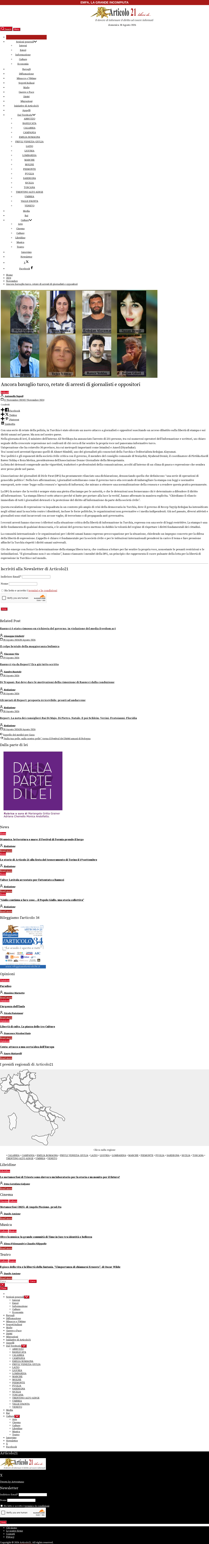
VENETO (29, 205)
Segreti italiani (26, 82)
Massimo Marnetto (14, 993)
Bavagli (26, 69)
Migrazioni (26, 101)
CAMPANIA (29, 132)
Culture (23, 59)
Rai (26, 215)
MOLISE (29, 164)
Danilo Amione (12, 1213)
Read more (6, 850)
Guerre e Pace (26, 92)
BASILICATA (29, 123)
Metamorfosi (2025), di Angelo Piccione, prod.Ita (30, 1207)
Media (26, 211)
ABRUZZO (29, 118)
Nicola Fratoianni (13, 1013)
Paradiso (5, 986)
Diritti (26, 96)
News (3, 833)
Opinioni (4, 980)
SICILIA (29, 182)
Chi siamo (11, 1527)
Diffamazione (26, 73)
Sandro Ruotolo (12, 671)
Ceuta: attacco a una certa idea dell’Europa (27, 1046)
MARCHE (29, 160)
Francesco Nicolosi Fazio (17, 1033)
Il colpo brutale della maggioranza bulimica (29, 646)
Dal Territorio (24, 115)
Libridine (20, 237)
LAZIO (29, 146)
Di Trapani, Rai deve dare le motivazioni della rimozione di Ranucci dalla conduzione (57, 682)
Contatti (10, 1533)
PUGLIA (29, 173)
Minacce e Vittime (26, 78)
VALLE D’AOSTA (29, 201)
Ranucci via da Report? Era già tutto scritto (29, 664)
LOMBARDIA (29, 155)
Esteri (23, 50)
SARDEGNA (29, 178)
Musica (20, 242)
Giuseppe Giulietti (14, 636)
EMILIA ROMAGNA (29, 137)
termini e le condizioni (42, 590)
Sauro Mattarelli (13, 1053)
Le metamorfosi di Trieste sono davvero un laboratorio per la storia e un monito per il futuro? (60, 1177)
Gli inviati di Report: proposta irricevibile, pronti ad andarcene (43, 700)
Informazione (23, 54)
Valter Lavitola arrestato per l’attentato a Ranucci (32, 880)
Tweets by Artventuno (12, 1481)
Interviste (26, 252)
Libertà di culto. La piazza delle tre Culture (27, 1026)
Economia (23, 63)
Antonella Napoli (13, 396)
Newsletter (26, 256)
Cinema (20, 228)
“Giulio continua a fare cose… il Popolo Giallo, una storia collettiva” (42, 900)
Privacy (10, 1537)
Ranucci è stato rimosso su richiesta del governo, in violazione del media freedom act (58, 628)
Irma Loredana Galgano (17, 1183)
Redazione (9, 689)
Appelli (26, 110)
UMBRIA (29, 196)
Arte (20, 224)
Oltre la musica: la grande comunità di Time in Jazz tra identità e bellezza (46, 1237)
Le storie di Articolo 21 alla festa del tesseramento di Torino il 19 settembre (48, 859)
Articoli (5, 392)
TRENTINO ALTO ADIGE (29, 192)
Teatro (20, 246)
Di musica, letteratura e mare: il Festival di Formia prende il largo (42, 839)
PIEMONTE (29, 169)
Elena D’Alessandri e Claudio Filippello (25, 1243)
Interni (23, 45)
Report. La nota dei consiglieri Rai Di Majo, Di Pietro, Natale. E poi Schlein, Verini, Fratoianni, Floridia (68, 718)
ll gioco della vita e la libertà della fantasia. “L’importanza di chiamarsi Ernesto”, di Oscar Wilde (60, 1267)
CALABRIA (29, 127)
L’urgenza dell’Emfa (12, 1006)
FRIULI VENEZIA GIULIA (29, 141)
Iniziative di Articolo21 (26, 105)
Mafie (26, 87)
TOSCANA (29, 187)
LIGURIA (29, 150)
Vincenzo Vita (11, 653)
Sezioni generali (25, 41)
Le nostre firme (14, 1530)
